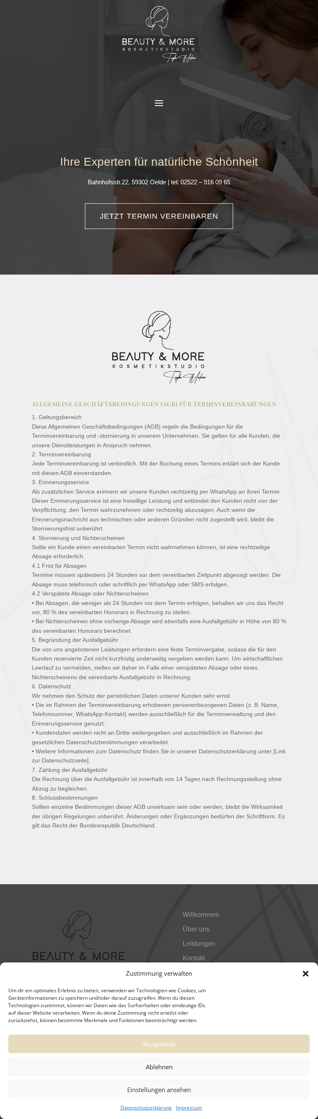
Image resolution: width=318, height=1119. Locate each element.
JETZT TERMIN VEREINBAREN (159, 216)
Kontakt (194, 958)
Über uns (196, 929)
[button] (305, 973)
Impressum (189, 1107)
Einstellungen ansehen (159, 1089)
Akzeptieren (159, 1044)
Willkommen (201, 914)
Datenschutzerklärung (146, 1107)
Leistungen (199, 943)
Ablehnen (159, 1067)
